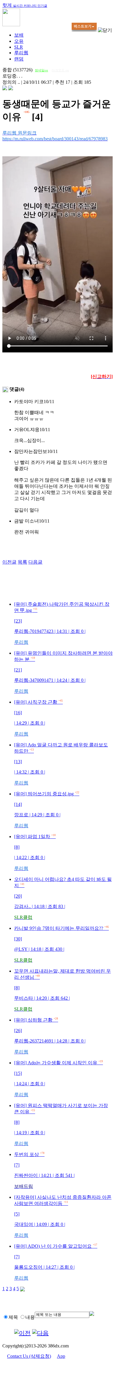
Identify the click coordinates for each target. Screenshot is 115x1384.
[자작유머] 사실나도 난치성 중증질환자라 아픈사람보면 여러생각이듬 (62, 1216)
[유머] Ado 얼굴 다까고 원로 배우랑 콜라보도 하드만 (61, 763)
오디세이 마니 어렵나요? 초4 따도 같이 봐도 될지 (63, 898)
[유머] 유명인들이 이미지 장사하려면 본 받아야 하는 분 (63, 672)
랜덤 (19, 58)
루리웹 (21, 52)
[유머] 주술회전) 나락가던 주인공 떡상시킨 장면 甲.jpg (61, 623)
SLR (18, 47)
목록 (22, 561)
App (61, 1356)
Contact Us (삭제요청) (29, 1356)
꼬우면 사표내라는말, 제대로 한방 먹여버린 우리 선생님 (62, 990)
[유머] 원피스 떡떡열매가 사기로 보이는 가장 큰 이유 (61, 1124)
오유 (19, 41)
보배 (19, 34)
